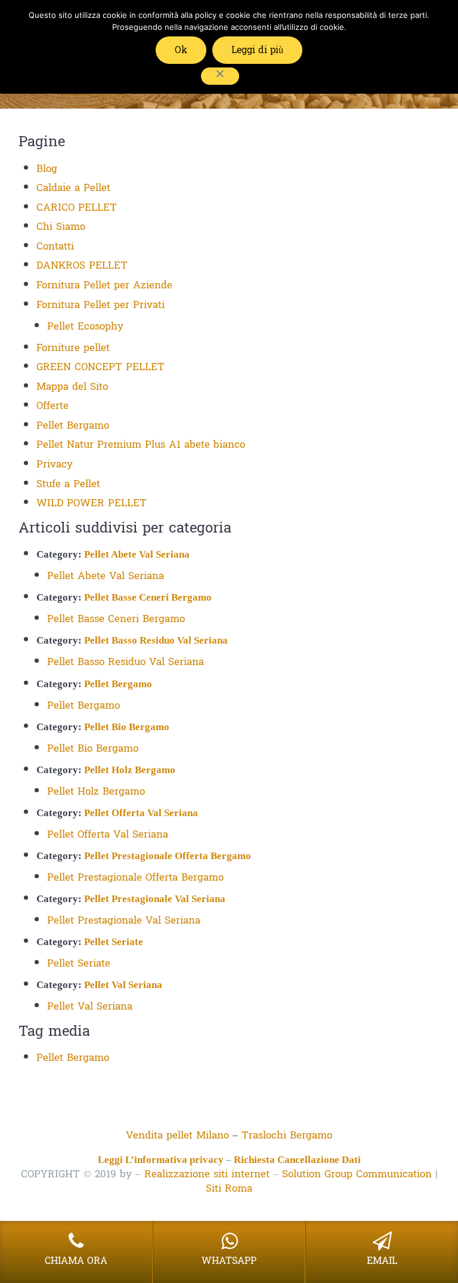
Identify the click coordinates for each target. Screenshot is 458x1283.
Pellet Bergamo (72, 425)
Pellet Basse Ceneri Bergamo (148, 597)
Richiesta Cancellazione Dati (297, 1159)
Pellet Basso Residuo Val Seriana (156, 640)
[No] (220, 76)
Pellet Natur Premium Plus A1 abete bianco (140, 444)
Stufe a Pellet (68, 484)
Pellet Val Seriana (123, 984)
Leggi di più (257, 50)
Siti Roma (229, 1188)
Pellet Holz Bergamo (129, 770)
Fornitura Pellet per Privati (100, 305)
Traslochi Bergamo (287, 1135)
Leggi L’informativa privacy (161, 1159)
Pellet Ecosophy (85, 326)
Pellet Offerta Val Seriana (141, 813)
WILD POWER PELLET (91, 503)
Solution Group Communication (357, 1174)
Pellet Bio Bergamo (126, 727)
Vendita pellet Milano (177, 1135)
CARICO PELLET (76, 207)
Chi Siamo (60, 226)
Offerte (52, 405)
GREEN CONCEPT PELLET (100, 367)
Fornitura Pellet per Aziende (104, 285)
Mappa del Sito (72, 386)
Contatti (55, 246)
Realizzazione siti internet (207, 1174)
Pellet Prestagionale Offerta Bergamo (167, 856)
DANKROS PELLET (82, 265)
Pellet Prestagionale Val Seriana (154, 898)
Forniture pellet (73, 348)
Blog (46, 168)
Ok (181, 50)
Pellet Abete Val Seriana (137, 554)
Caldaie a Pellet (73, 188)
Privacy (54, 464)
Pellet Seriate (113, 941)
